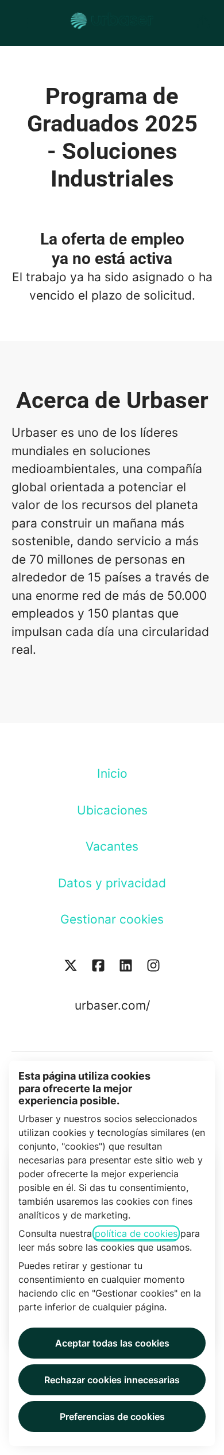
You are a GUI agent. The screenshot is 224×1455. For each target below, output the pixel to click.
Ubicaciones (112, 810)
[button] (203, 23)
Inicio (112, 773)
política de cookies (136, 1233)
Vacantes (112, 846)
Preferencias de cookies (112, 1416)
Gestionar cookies (112, 919)
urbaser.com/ (112, 1005)
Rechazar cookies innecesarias (112, 1380)
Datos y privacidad (112, 883)
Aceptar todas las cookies (112, 1343)
